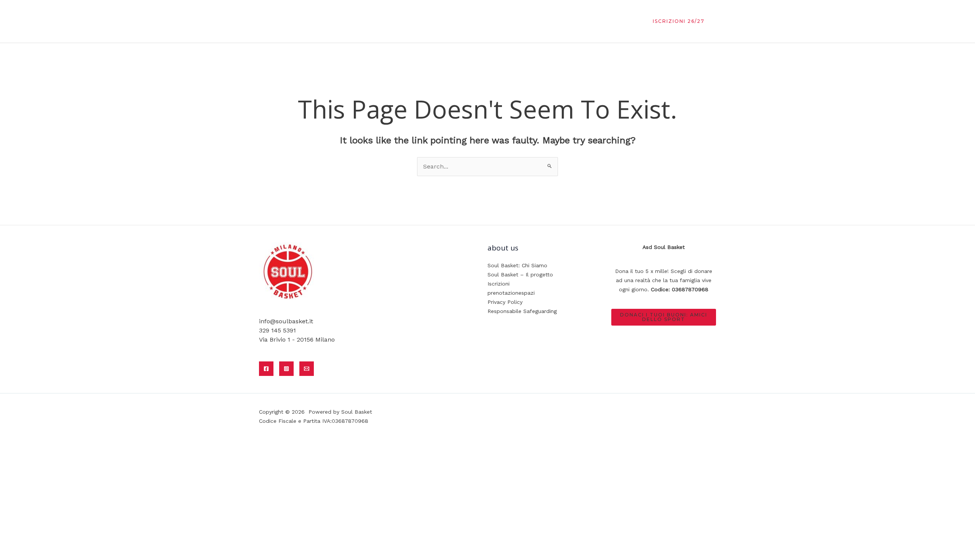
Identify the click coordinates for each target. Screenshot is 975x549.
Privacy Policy (505, 302)
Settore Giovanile (560, 21)
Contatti (616, 21)
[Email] (306, 368)
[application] (589, 21)
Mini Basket (507, 21)
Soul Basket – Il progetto (520, 274)
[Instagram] (286, 368)
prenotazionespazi (511, 293)
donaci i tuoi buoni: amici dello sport (663, 317)
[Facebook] (266, 368)
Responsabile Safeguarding (522, 311)
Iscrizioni (499, 284)
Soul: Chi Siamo (455, 21)
